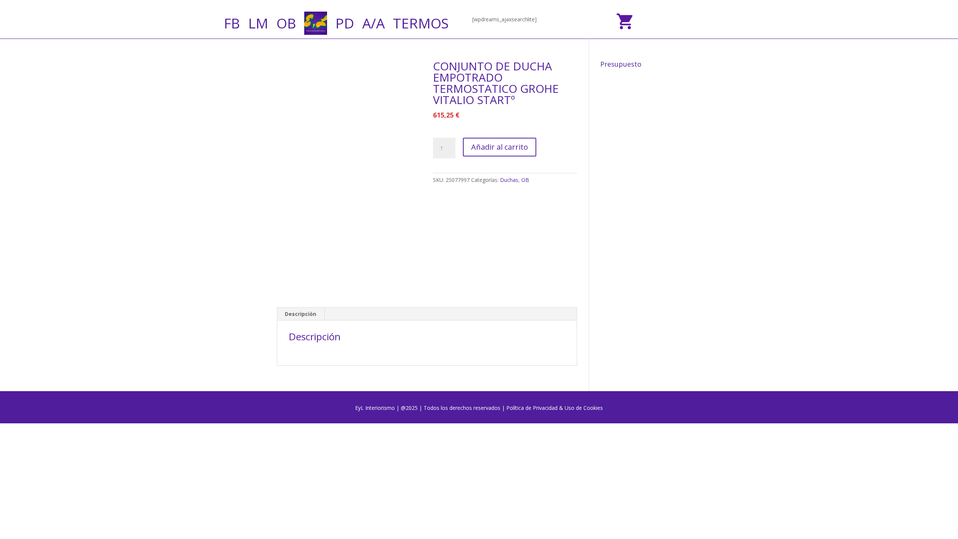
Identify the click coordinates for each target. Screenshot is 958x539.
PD (344, 23)
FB (232, 23)
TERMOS (421, 23)
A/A (373, 23)
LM (258, 23)
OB (286, 23)
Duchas (509, 179)
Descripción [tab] (300, 313)
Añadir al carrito (499, 147)
